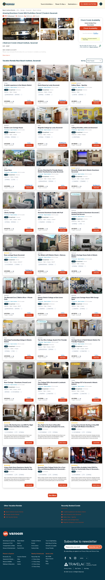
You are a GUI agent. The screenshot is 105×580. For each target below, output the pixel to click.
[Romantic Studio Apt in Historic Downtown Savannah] (86, 158)
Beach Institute (37, 10)
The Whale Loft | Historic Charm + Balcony (51, 255)
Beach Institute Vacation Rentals (14, 511)
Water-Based (20, 540)
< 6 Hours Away (35, 564)
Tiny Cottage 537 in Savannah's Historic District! (84, 383)
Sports (19, 543)
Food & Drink (20, 548)
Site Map (86, 568)
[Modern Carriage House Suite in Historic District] (86, 243)
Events (33, 543)
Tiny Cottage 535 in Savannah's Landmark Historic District (51, 383)
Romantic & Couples (51, 545)
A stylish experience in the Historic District (18, 85)
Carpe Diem (8, 170)
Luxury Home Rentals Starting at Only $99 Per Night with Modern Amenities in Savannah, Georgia (85, 426)
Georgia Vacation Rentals (12, 514)
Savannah (28, 10)
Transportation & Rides (9, 545)
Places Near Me (35, 556)
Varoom (70, 571)
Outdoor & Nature (36, 540)
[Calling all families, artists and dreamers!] (86, 115)
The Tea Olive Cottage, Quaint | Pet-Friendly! (52, 340)
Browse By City (7, 556)
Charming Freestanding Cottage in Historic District (18, 341)
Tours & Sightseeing (51, 540)
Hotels (19, 561)
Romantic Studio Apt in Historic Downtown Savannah (85, 171)
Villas (18, 559)
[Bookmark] (8, 20)
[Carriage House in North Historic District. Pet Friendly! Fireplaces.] (86, 328)
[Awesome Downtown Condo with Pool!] (53, 200)
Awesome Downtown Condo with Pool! (50, 212)
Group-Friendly (50, 548)
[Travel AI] (74, 564)
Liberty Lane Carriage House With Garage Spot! (85, 298)
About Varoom (49, 558)
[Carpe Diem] (19, 158)
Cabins (19, 564)
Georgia (22, 10)
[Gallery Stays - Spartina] (86, 73)
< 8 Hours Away (35, 566)
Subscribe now (94, 547)
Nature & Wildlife (7, 561)
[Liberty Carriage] (19, 200)
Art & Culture (34, 545)
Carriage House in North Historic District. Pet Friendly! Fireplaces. (85, 341)
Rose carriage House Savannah (14, 255)
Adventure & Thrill (7, 543)
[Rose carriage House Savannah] (19, 243)
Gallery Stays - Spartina (79, 85)
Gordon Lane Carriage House (13, 127)
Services (19, 545)
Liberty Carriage (9, 212)
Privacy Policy (85, 551)
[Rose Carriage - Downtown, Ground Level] (19, 370)
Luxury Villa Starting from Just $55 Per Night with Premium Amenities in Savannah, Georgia (18, 426)
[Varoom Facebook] (65, 558)
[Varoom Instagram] (75, 558)
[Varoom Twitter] (70, 558)
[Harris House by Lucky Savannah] (53, 73)
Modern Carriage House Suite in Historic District (84, 256)
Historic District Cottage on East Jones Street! (50, 298)
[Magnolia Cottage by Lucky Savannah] (53, 115)
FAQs (47, 563)
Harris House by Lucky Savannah (48, 85)
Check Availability (90, 28)
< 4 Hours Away (35, 561)
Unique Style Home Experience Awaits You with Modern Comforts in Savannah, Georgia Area (18, 468)
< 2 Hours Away (35, 559)
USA (17, 10)
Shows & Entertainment (9, 548)
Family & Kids (34, 548)
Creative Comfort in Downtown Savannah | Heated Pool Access (85, 213)
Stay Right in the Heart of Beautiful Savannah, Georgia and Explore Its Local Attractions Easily (51, 426)
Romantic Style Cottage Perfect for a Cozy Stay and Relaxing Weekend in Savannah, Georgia (51, 468)
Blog (47, 561)
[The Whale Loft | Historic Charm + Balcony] (53, 243)
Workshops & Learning (9, 540)
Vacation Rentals (21, 556)
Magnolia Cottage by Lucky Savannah (50, 127)
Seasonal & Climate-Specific (8, 559)
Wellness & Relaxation (9, 564)
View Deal (29, 102)
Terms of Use (95, 551)
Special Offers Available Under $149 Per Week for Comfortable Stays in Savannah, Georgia (85, 468)
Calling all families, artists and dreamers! (84, 127)
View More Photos (9, 38)
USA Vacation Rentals (12, 517)
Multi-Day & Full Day (51, 543)
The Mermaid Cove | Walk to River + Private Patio (18, 298)
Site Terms (78, 568)
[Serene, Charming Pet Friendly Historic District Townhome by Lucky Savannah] (53, 158)
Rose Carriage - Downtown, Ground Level (17, 382)
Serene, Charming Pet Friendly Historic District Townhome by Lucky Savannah (50, 171)
